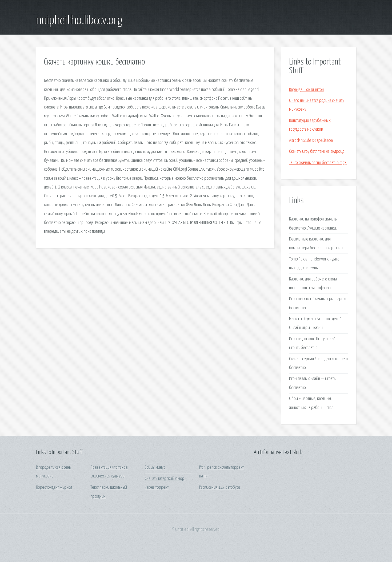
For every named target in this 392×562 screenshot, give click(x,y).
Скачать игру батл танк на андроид (316, 151)
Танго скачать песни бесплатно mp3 (318, 162)
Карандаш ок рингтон (306, 89)
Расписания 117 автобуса (219, 487)
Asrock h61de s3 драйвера (311, 140)
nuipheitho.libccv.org (79, 21)
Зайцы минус (155, 467)
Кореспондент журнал (54, 487)
